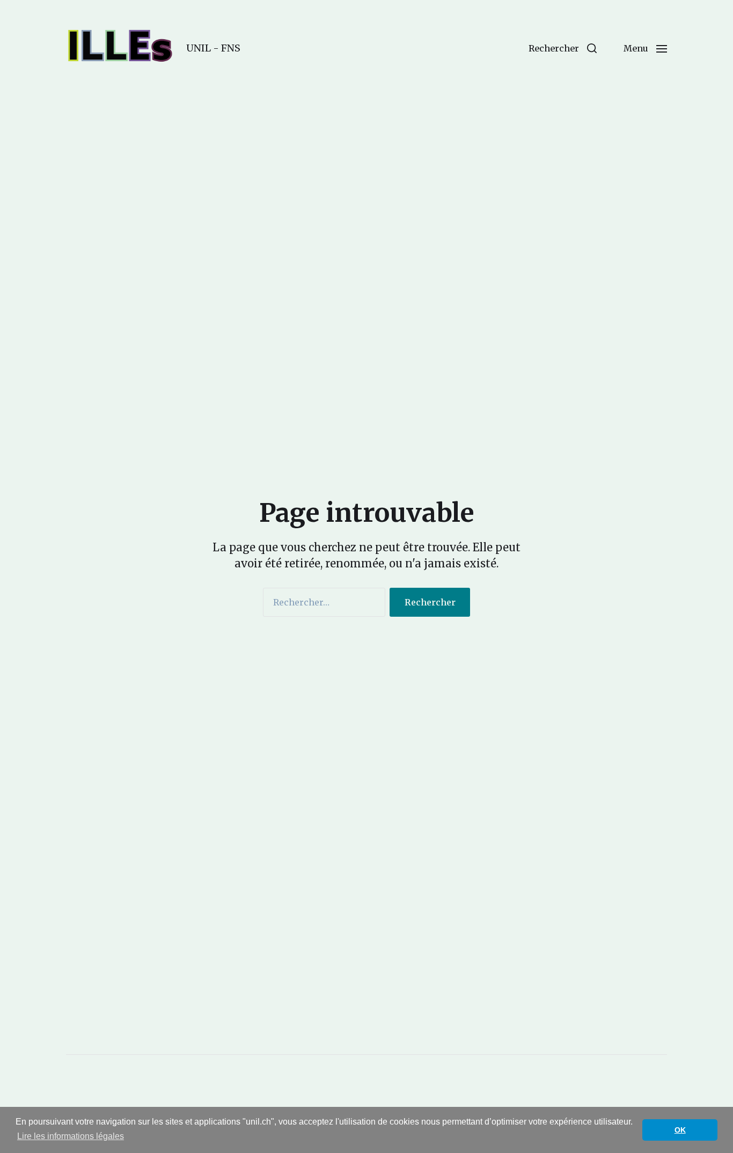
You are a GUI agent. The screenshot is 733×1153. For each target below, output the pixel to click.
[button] (562, 48)
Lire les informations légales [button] (70, 1136)
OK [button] (680, 1130)
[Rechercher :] (322, 604)
